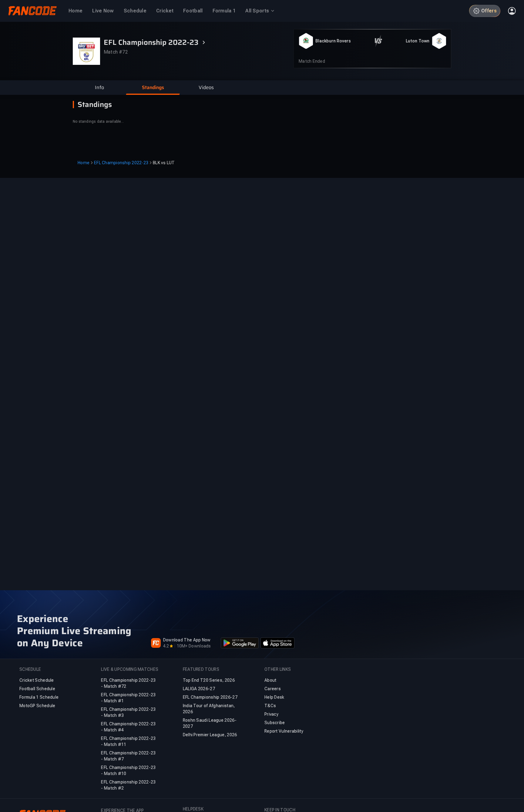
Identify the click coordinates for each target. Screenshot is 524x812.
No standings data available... (98, 121)
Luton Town (417, 40)
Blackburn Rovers (333, 40)
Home (83, 162)
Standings (95, 104)
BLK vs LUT (164, 162)
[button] (99, 87)
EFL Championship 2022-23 (121, 162)
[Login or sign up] (512, 11)
